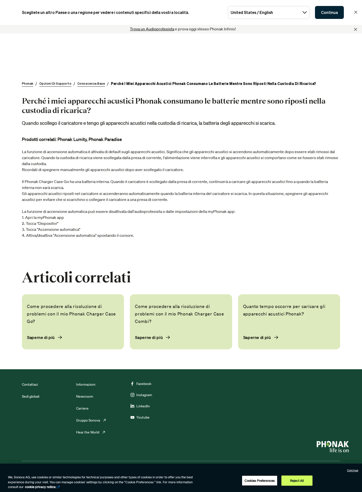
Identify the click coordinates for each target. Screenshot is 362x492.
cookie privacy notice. (40, 487)
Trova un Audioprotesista (152, 28)
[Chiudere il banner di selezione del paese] (356, 12)
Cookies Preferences (260, 480)
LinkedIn (143, 406)
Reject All (297, 480)
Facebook (143, 383)
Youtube (143, 417)
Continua (329, 12)
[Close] (355, 29)
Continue (352, 470)
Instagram (144, 395)
